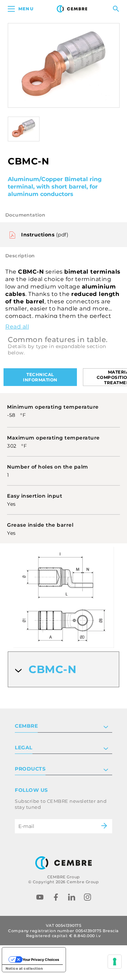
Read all (17, 326)
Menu (26, 8)
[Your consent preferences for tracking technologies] (114, 961)
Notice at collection (24, 968)
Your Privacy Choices (41, 959)
